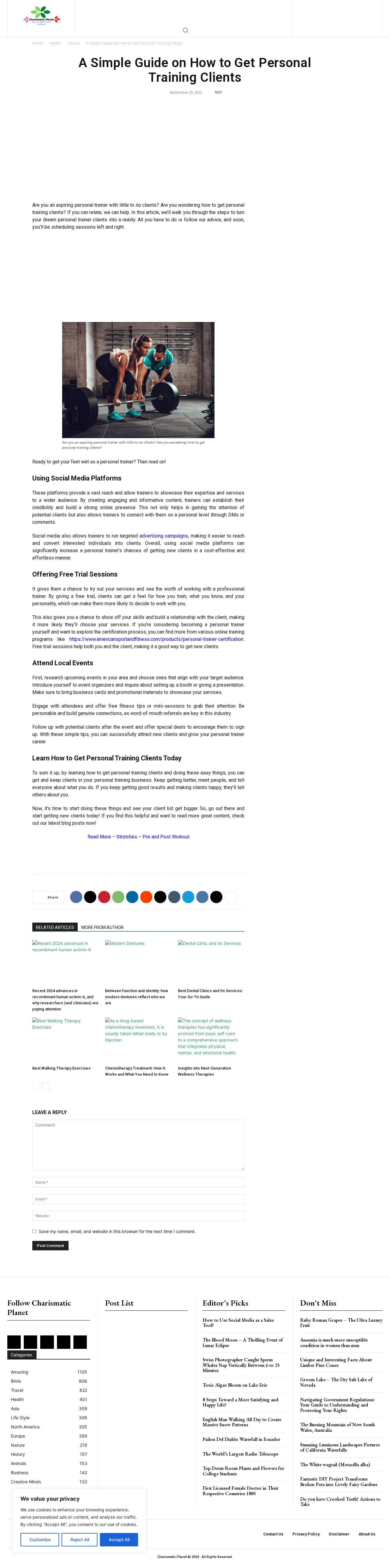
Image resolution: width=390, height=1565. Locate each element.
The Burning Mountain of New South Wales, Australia (337, 1427)
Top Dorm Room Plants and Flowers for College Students (243, 1471)
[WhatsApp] (118, 897)
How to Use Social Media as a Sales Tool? (238, 1323)
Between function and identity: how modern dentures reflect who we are (136, 996)
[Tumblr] (174, 897)
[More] (230, 897)
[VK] (202, 897)
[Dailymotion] (306, 5)
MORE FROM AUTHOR (102, 927)
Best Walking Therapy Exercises (61, 1068)
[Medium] (355, 5)
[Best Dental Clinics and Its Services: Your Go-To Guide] (211, 963)
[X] (337, 15)
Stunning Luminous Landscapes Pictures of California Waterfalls (340, 1447)
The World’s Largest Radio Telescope (240, 1454)
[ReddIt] (146, 897)
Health (55, 43)
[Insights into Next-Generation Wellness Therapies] (211, 1040)
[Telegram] (188, 897)
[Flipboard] (326, 5)
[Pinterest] (365, 5)
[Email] (160, 897)
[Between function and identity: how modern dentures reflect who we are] (138, 963)
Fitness (74, 43)
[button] (185, 30)
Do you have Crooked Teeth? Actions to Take (340, 1502)
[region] (79, 1521)
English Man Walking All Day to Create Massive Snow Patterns (242, 1422)
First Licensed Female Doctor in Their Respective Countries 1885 (240, 1491)
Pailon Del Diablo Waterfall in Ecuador (241, 1439)
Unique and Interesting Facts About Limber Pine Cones (336, 1362)
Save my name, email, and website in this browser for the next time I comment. (117, 1231)
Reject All (79, 1539)
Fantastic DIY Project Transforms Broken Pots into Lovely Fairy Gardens (338, 1482)
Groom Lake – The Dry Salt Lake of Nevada (336, 1382)
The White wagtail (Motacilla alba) (335, 1464)
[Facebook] (316, 5)
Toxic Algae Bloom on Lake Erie (235, 1385)
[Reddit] (317, 15)
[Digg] (216, 897)
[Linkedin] (345, 5)
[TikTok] (327, 15)
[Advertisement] (138, 152)
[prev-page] (36, 1086)
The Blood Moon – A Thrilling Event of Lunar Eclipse (243, 1343)
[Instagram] (335, 5)
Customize (40, 1539)
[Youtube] (357, 15)
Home (37, 43)
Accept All (119, 1539)
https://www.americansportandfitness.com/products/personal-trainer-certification (156, 639)
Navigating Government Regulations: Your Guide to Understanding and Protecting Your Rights (337, 1404)
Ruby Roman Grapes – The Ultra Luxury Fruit (341, 1323)
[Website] (347, 15)
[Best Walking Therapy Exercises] (65, 1040)
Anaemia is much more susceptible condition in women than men (334, 1343)
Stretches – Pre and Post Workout (153, 837)
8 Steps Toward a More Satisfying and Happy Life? (240, 1402)
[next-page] (46, 1086)
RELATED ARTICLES (55, 927)
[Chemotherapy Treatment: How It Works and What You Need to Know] (138, 1040)
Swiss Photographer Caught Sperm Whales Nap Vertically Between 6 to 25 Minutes (241, 1365)
